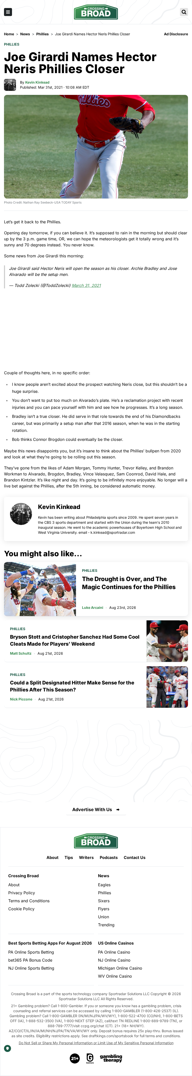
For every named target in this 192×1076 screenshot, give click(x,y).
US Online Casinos (116, 943)
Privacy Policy (21, 892)
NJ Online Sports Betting (31, 968)
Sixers (104, 900)
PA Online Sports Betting (31, 952)
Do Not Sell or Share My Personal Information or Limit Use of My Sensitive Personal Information (96, 1043)
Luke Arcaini (92, 607)
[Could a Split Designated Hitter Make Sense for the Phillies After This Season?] (167, 687)
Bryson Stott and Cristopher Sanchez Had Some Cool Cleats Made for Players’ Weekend (75, 640)
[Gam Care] (90, 1058)
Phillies (11, 44)
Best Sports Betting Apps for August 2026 (50, 943)
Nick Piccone (21, 699)
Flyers (103, 908)
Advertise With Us (92, 809)
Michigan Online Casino (120, 968)
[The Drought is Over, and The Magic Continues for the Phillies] (40, 589)
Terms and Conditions (29, 900)
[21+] (75, 1058)
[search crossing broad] (184, 12)
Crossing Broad (23, 875)
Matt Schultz (21, 653)
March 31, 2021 (86, 285)
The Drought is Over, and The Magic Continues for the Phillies (129, 583)
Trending (106, 924)
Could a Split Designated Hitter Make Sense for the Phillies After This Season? (72, 686)
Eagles (104, 884)
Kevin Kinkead (37, 82)
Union (103, 916)
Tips (68, 857)
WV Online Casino (115, 976)
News (103, 875)
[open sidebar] (8, 12)
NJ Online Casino (114, 960)
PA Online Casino (114, 952)
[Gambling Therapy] (111, 1058)
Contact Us (135, 857)
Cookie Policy (21, 908)
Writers (86, 857)
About (52, 857)
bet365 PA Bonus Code (30, 960)
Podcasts (109, 857)
